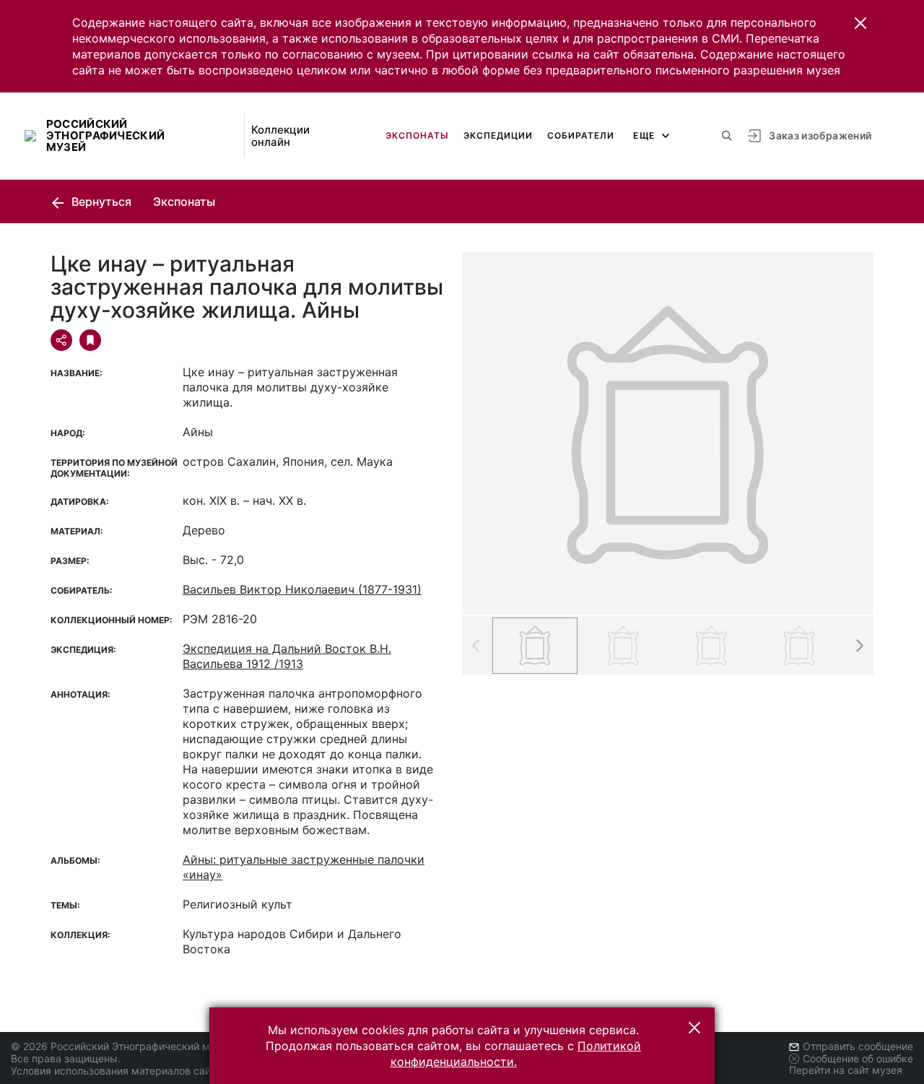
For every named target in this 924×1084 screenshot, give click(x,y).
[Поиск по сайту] (727, 135)
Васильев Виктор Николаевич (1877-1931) (302, 589)
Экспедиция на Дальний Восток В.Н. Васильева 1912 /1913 (287, 656)
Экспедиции (498, 135)
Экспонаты (417, 135)
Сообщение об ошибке (858, 1058)
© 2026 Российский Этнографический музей (121, 1046)
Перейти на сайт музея (845, 1070)
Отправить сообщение (858, 1046)
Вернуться (100, 201)
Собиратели (580, 135)
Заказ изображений (820, 135)
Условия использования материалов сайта (116, 1071)
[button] (860, 23)
